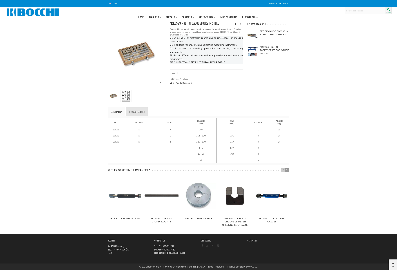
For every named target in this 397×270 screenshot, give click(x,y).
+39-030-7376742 (166, 249)
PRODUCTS (154, 17)
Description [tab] (116, 112)
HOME (141, 17)
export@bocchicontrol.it (172, 253)
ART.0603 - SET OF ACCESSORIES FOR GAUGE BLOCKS (274, 50)
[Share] (178, 73)
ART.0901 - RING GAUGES (198, 218)
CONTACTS (187, 17)
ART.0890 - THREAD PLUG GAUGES (272, 220)
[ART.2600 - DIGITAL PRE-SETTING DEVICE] (235, 24)
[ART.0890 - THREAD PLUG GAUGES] (272, 195)
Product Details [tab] (137, 112)
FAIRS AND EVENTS (228, 17)
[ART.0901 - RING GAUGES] (198, 195)
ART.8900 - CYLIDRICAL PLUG (125, 218)
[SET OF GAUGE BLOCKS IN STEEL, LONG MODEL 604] (252, 36)
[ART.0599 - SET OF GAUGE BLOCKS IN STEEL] (161, 83)
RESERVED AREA (206, 17)
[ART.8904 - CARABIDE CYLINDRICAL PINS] (162, 195)
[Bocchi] (22, 12)
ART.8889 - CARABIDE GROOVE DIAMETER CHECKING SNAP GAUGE (235, 221)
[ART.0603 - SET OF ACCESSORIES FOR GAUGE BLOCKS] (252, 51)
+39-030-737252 (166, 246)
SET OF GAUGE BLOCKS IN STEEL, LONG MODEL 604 (274, 33)
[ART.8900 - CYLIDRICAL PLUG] (125, 195)
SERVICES (170, 17)
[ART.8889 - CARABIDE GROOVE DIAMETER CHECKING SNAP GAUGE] (235, 195)
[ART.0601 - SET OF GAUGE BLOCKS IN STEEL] (240, 24)
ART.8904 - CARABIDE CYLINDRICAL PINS (161, 220)
